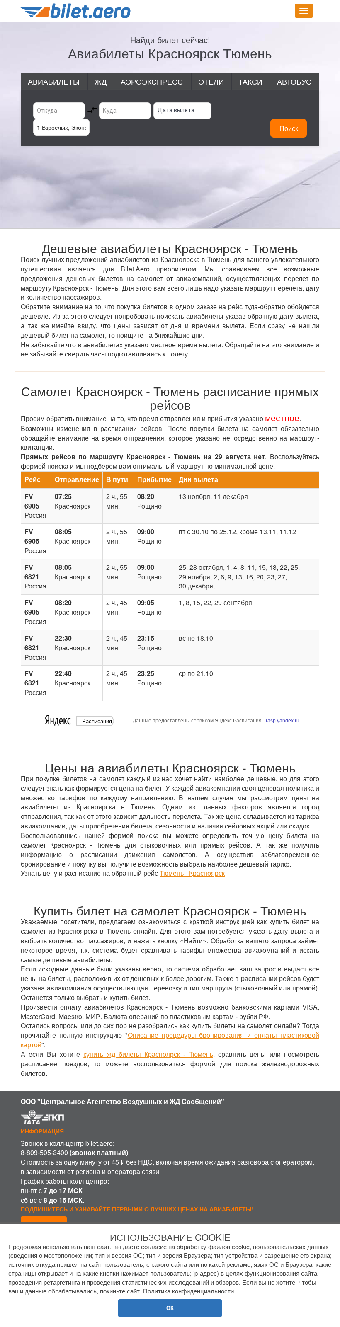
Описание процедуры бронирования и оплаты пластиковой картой (170, 1039)
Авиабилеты (54, 81)
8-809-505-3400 (44, 1152)
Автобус (294, 81)
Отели (211, 81)
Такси (250, 81)
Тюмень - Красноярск (192, 873)
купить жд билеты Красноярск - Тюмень (148, 1054)
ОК (170, 1308)
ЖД (101, 81)
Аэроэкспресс (152, 81)
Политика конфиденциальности (188, 1290)
